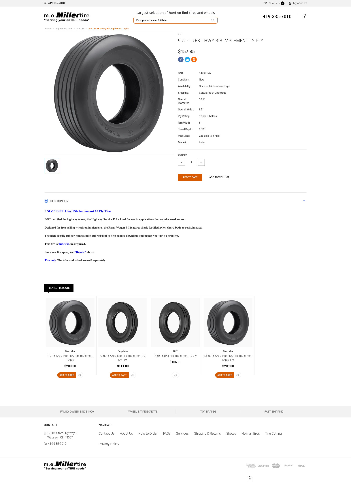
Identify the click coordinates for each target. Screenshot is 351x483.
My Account (300, 3)
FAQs (167, 433)
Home (48, 28)
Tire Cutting (273, 433)
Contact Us (106, 433)
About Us (126, 433)
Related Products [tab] (59, 288)
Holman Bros (250, 433)
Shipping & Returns (207, 433)
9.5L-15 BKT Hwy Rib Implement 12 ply (108, 28)
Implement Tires (64, 28)
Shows (231, 433)
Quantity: (182, 155)
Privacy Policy (109, 444)
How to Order (148, 433)
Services (182, 433)
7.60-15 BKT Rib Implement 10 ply (175, 355)
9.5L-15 (80, 28)
